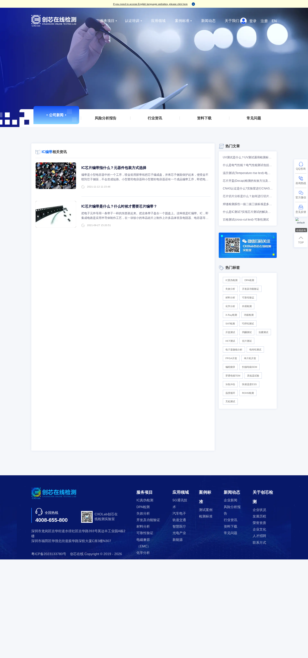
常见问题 (254, 118)
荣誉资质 (259, 523)
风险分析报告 (105, 118)
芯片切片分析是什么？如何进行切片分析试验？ (248, 196)
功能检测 (249, 315)
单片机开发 (250, 358)
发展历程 (259, 516)
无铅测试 (230, 401)
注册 (264, 21)
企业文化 (259, 529)
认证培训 (132, 21)
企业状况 (259, 510)
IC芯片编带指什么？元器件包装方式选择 (113, 168)
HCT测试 (230, 341)
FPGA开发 (231, 358)
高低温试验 (253, 375)
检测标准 (205, 516)
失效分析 (230, 289)
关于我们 (232, 21)
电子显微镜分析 (233, 349)
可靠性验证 (248, 297)
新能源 (178, 540)
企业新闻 (230, 500)
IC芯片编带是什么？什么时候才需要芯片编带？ (119, 206)
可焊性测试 (248, 323)
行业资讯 (155, 118)
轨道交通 (179, 520)
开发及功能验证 (250, 289)
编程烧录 (230, 367)
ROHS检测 (248, 393)
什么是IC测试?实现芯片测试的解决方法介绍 (248, 212)
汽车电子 (179, 513)
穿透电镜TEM (232, 375)
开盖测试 (230, 332)
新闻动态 (208, 21)
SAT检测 (230, 323)
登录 (253, 21)
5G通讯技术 (180, 503)
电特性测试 (255, 349)
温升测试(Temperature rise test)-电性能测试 (248, 173)
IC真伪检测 (231, 280)
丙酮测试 (247, 332)
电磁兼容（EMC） (143, 543)
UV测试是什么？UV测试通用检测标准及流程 (248, 157)
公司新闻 (56, 115)
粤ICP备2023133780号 (48, 554)
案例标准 (182, 21)
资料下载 (204, 118)
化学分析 (230, 306)
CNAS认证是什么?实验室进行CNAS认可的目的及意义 (248, 188)
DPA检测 (249, 280)
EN (274, 21)
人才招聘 (259, 536)
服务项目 (107, 21)
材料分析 (230, 297)
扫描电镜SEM (249, 367)
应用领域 (158, 21)
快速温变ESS (249, 384)
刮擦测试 (263, 332)
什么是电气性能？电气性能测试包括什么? (248, 165)
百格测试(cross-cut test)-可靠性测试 (246, 219)
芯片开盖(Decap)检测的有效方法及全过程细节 (248, 180)
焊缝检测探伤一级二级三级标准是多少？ (248, 204)
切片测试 (247, 341)
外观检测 (247, 306)
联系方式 (259, 542)
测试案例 (205, 510)
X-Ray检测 (231, 315)
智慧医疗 (179, 526)
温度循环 (230, 393)
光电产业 (179, 533)
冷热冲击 (230, 384)
